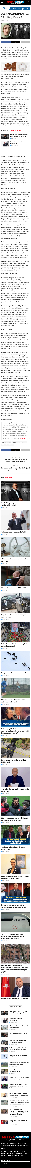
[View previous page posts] (14, 151)
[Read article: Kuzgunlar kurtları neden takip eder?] (15, 661)
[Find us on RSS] (6, 1163)
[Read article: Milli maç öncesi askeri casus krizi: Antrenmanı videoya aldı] (15, 688)
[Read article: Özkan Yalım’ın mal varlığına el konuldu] (15, 987)
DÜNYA (3, 1153)
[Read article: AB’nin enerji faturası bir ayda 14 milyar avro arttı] (15, 547)
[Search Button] (29, 2)
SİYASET (16, 1151)
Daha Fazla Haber (15, 1006)
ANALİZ (10, 1151)
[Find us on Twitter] (4, 1163)
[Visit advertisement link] (15, 9)
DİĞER (22, 1155)
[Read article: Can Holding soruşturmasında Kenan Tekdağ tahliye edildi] (5, 136)
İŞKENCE (3, 1155)
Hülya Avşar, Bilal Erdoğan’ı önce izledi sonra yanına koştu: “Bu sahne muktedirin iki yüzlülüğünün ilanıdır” (15, 731)
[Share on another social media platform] (25, 42)
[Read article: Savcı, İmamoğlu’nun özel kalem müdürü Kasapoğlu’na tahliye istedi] (15, 864)
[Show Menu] (2, 2)
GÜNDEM (3, 1151)
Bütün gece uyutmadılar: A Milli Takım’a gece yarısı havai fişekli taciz (18, 1086)
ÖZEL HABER (10, 1153)
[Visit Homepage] (15, 2)
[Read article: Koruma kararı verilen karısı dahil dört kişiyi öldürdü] (15, 748)
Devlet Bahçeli (22, 442)
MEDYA (9, 1155)
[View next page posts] (17, 151)
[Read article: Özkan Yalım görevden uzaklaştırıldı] (5, 143)
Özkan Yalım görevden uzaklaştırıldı (13, 532)
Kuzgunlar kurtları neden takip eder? (13, 673)
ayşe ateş (8, 442)
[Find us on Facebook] (1, 1163)
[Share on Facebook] (6, 42)
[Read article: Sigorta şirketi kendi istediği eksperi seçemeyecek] (15, 603)
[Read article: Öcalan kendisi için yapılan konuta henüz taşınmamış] (15, 777)
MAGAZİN (16, 1155)
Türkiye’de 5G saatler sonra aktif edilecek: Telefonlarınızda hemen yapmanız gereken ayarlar (12, 936)
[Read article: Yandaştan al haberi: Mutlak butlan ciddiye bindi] (15, 835)
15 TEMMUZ (19, 1153)
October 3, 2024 (5, 20)
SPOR (25, 1153)
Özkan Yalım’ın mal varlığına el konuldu (14, 999)
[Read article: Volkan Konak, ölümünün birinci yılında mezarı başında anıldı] (15, 632)
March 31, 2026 (14, 138)
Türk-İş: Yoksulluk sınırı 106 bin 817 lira (14, 588)
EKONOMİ (23, 1151)
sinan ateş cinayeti (7, 444)
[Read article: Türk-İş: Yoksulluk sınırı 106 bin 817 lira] (15, 576)
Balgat (14, 442)
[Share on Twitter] (15, 42)
